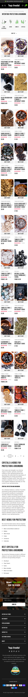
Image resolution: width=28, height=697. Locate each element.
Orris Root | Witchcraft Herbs (6, 411)
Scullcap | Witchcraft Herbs (19, 343)
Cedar (5, 536)
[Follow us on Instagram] (11, 651)
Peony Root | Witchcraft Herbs (6, 240)
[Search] (5, 5)
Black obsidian (7, 568)
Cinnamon (6, 538)
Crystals (3, 95)
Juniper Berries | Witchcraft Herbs (19, 168)
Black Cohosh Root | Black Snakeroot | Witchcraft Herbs (20, 205)
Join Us (14, 604)
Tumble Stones (18, 131)
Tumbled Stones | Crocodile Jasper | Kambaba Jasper (6, 169)
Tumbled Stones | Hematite (6, 377)
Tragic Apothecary (5, 60)
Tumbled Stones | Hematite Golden (19, 134)
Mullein (5, 531)
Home (5, 11)
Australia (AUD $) (13, 681)
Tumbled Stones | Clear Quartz (6, 274)
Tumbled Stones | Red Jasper (19, 411)
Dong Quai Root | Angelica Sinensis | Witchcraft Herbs (6, 205)
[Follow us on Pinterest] (14, 651)
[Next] (23, 456)
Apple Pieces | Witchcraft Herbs (19, 308)
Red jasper (6, 573)
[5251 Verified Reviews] (14, 666)
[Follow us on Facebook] (9, 651)
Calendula (6, 541)
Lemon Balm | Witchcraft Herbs (6, 445)
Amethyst (6, 561)
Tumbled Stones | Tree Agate (6, 308)
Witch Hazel (7, 533)
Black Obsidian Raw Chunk (6, 98)
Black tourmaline (8, 570)
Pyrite (5, 566)
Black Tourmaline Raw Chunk (19, 445)
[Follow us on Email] (19, 651)
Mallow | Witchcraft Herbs (19, 62)
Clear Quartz (7, 563)
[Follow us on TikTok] (16, 651)
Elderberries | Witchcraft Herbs (6, 343)
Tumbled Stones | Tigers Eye (19, 377)
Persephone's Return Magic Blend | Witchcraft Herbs (7, 63)
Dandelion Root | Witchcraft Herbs (6, 134)
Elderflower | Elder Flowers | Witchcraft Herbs (20, 99)
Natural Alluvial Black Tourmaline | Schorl (20, 275)
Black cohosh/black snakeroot (11, 528)
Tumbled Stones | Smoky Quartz (19, 240)
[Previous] (4, 456)
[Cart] (25, 5)
